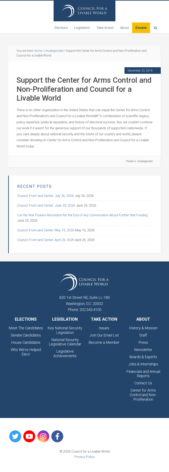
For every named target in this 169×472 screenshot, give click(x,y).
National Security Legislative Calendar (65, 342)
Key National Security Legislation (65, 330)
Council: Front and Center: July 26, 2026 (45, 196)
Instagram (43, 436)
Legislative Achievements (64, 353)
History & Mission (143, 328)
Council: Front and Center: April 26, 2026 (45, 240)
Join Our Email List (104, 335)
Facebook (57, 436)
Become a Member (104, 342)
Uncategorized (145, 161)
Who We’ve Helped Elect (26, 351)
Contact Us (143, 383)
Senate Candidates (26, 335)
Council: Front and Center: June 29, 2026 (46, 205)
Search (155, 27)
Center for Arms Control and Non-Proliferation (143, 394)
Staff (143, 335)
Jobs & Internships (143, 364)
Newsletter (143, 349)
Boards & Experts (143, 357)
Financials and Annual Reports (143, 373)
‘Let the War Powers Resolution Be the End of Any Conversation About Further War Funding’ (82, 215)
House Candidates (25, 342)
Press (143, 342)
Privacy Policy (84, 457)
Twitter (15, 436)
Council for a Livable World (84, 11)
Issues (104, 328)
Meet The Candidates (26, 328)
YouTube (29, 436)
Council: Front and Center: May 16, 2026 (45, 230)
